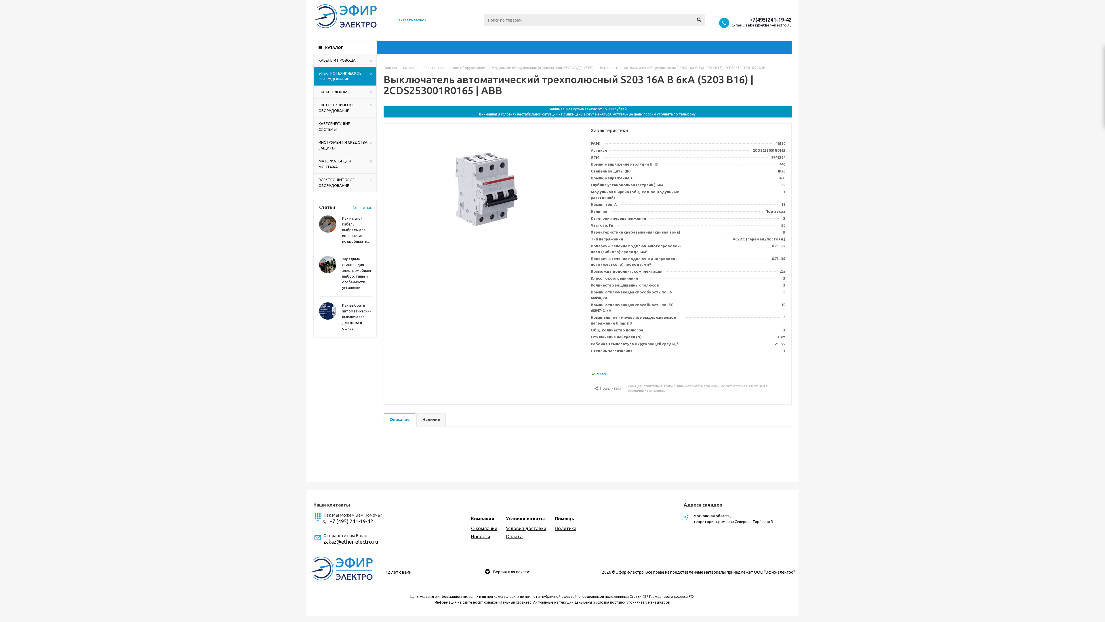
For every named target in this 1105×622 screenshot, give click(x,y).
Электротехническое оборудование (340, 76)
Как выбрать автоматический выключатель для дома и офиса (356, 316)
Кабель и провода (337, 60)
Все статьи (362, 208)
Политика (565, 528)
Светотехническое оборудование (338, 108)
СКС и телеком (333, 92)
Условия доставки (526, 528)
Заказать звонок (411, 20)
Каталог (334, 47)
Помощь (564, 518)
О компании (484, 528)
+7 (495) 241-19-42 (351, 521)
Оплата (514, 536)
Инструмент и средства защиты (343, 145)
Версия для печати (511, 572)
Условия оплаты (525, 518)
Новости (480, 536)
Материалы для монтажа (335, 164)
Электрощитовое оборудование (337, 182)
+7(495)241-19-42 (771, 19)
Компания (482, 518)
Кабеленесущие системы (334, 126)
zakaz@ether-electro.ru (768, 25)
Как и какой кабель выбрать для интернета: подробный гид (356, 229)
